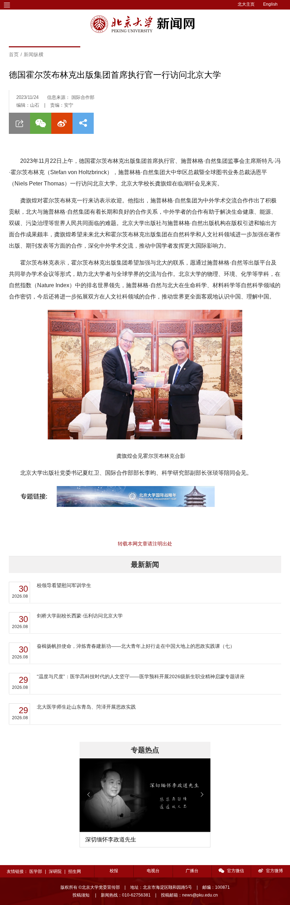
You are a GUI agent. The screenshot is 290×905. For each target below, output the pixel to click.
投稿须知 (81, 895)
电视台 (153, 870)
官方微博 (274, 870)
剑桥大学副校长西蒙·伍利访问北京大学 (80, 616)
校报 (114, 870)
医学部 (35, 871)
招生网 (74, 871)
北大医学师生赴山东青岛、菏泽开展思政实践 (86, 707)
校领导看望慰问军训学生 (64, 585)
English (270, 4)
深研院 (55, 871)
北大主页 (246, 4)
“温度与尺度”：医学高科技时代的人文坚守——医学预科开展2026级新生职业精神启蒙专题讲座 (141, 676)
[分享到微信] (40, 123)
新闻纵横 (34, 54)
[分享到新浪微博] (61, 123)
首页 (14, 54)
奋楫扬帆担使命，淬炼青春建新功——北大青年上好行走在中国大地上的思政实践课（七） (136, 646)
